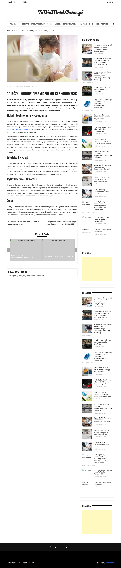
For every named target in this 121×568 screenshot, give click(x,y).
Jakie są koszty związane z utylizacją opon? (101, 192)
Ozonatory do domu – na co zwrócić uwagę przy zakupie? (102, 117)
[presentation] (8, 250)
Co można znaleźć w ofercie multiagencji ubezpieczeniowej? (101, 179)
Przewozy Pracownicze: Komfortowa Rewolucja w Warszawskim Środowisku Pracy (102, 61)
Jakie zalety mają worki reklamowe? (57, 257)
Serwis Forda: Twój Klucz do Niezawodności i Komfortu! (20, 256)
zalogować (18, 276)
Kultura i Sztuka (38, 24)
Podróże (24, 2)
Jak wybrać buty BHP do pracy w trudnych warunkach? (103, 219)
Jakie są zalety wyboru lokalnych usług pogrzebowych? (102, 129)
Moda (49, 24)
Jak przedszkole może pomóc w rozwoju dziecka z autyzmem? (24, 223)
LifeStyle (25, 24)
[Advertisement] (97, 269)
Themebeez (109, 562)
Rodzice (95, 24)
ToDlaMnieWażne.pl (60, 12)
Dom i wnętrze (84, 24)
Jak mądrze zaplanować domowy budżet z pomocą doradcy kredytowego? (103, 48)
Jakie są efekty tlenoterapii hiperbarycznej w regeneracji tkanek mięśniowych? (101, 206)
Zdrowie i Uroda (12, 2)
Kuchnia (57, 24)
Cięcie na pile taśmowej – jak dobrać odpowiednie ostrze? (102, 167)
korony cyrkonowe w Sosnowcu (18, 129)
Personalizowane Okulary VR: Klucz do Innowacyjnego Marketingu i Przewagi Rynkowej (103, 76)
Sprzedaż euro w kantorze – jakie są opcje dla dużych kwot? (103, 141)
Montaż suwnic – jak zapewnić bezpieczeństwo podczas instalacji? (103, 155)
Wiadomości (15, 24)
